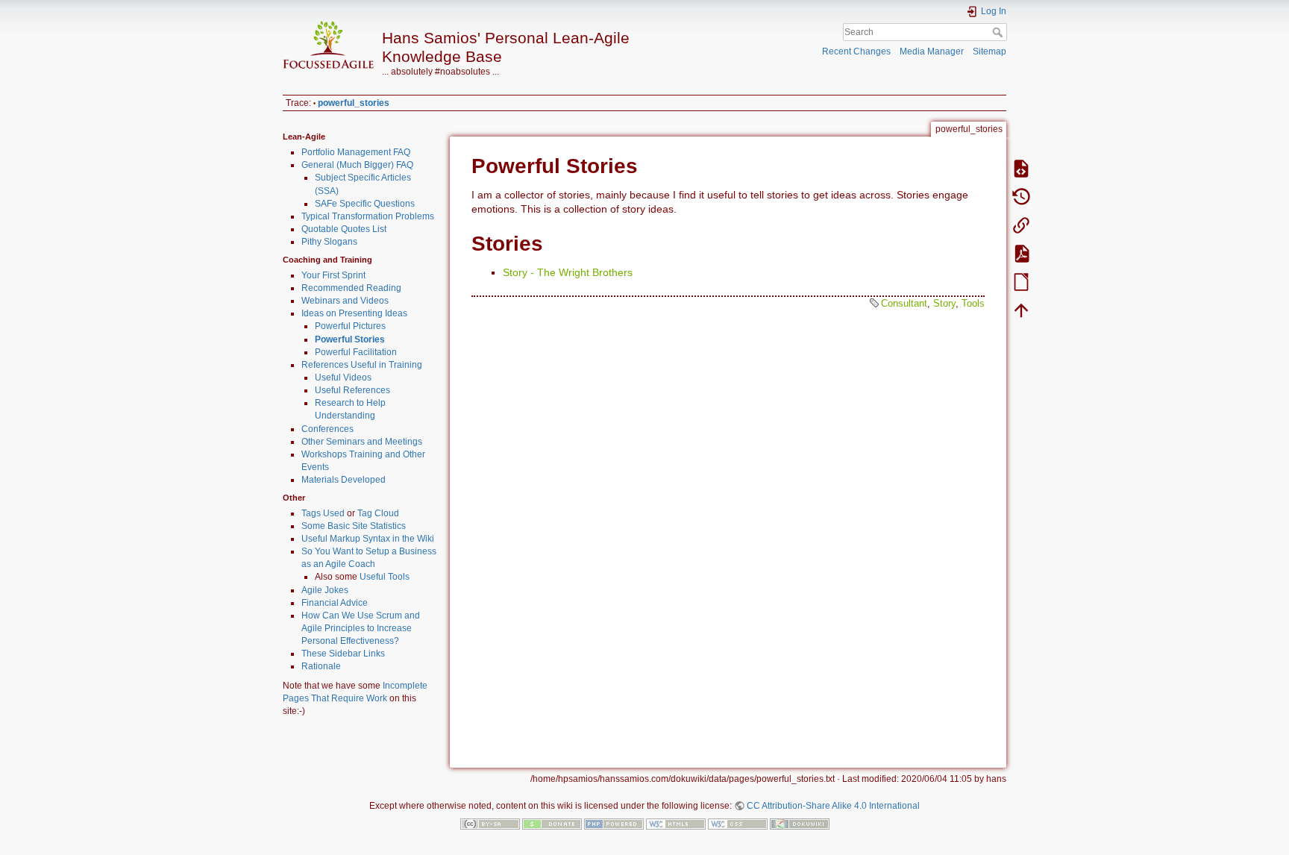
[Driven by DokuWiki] (799, 823)
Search (999, 32)
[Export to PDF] (1021, 253)
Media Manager (932, 51)
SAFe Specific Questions (365, 203)
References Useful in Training (361, 365)
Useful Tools (385, 576)
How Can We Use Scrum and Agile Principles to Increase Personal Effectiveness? (360, 628)
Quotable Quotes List (343, 229)
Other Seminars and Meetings (361, 441)
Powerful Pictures (350, 326)
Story (944, 303)
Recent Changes (856, 51)
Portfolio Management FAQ (355, 152)
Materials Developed (343, 480)
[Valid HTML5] (676, 823)
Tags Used (323, 513)
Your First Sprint (333, 275)
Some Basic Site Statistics (353, 526)
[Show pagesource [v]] (1021, 168)
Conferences (327, 429)
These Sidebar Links (343, 653)
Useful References (352, 390)
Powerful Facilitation (356, 352)
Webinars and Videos (345, 300)
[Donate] (552, 823)
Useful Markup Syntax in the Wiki (367, 538)
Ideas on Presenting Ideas (354, 313)
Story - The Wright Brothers (568, 272)
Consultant (904, 303)
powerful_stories (353, 103)
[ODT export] (1021, 281)
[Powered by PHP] (614, 823)
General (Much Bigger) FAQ (357, 165)
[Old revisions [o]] (1021, 196)
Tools (973, 303)
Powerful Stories (350, 339)
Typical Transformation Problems (367, 216)
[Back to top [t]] (1021, 309)
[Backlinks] (1021, 224)
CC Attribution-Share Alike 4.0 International (833, 806)
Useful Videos (343, 377)
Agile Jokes (324, 590)
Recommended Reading (351, 288)
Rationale (321, 666)
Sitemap (989, 51)
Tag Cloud (378, 513)
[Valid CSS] (738, 823)
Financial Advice (334, 603)
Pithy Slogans (329, 242)
